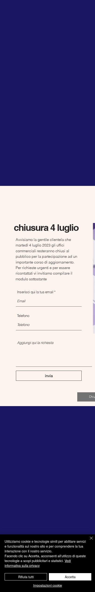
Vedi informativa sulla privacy (38, 563)
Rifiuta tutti (26, 576)
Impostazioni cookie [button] (47, 585)
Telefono (23, 315)
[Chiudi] (88, 540)
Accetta (70, 576)
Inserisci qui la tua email (35, 292)
